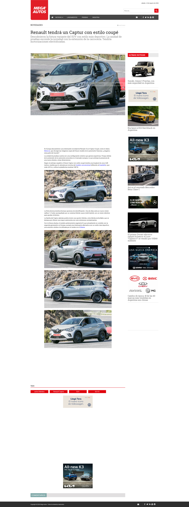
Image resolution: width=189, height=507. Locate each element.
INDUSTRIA (95, 17)
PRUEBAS (85, 17)
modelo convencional (83, 165)
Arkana (82, 227)
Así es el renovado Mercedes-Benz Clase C (141, 188)
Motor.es (47, 151)
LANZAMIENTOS (72, 17)
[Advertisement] (78, 130)
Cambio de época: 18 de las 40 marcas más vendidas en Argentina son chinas (141, 298)
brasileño (102, 165)
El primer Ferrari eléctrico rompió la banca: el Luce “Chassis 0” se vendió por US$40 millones (143, 237)
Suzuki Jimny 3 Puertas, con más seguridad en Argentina (141, 82)
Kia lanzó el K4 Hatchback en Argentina (141, 129)
